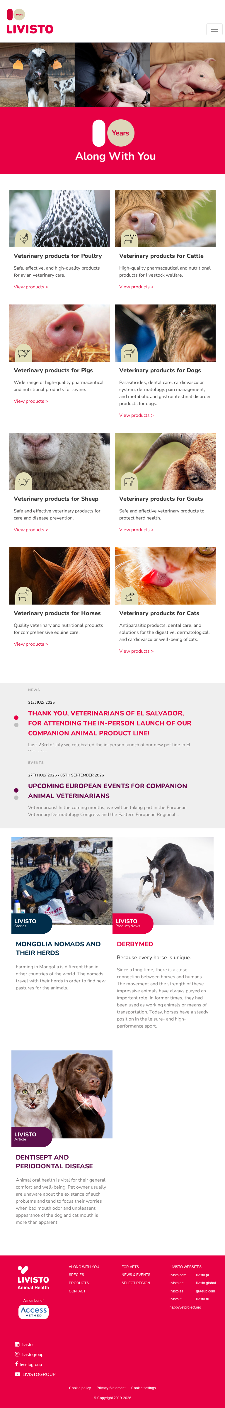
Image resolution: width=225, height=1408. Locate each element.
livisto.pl (202, 1275)
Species (76, 1275)
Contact (77, 1291)
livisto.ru (202, 1299)
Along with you (84, 1267)
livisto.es (176, 1291)
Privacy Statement (111, 1388)
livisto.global (206, 1283)
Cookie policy (80, 1388)
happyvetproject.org (185, 1307)
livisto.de (177, 1283)
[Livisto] (30, 21)
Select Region (136, 1283)
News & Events (136, 1275)
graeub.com (205, 1291)
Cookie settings (143, 1388)
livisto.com (178, 1275)
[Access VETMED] (33, 1311)
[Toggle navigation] (214, 29)
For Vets (130, 1267)
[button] (16, 717)
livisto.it (175, 1299)
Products (79, 1283)
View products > (31, 287)
